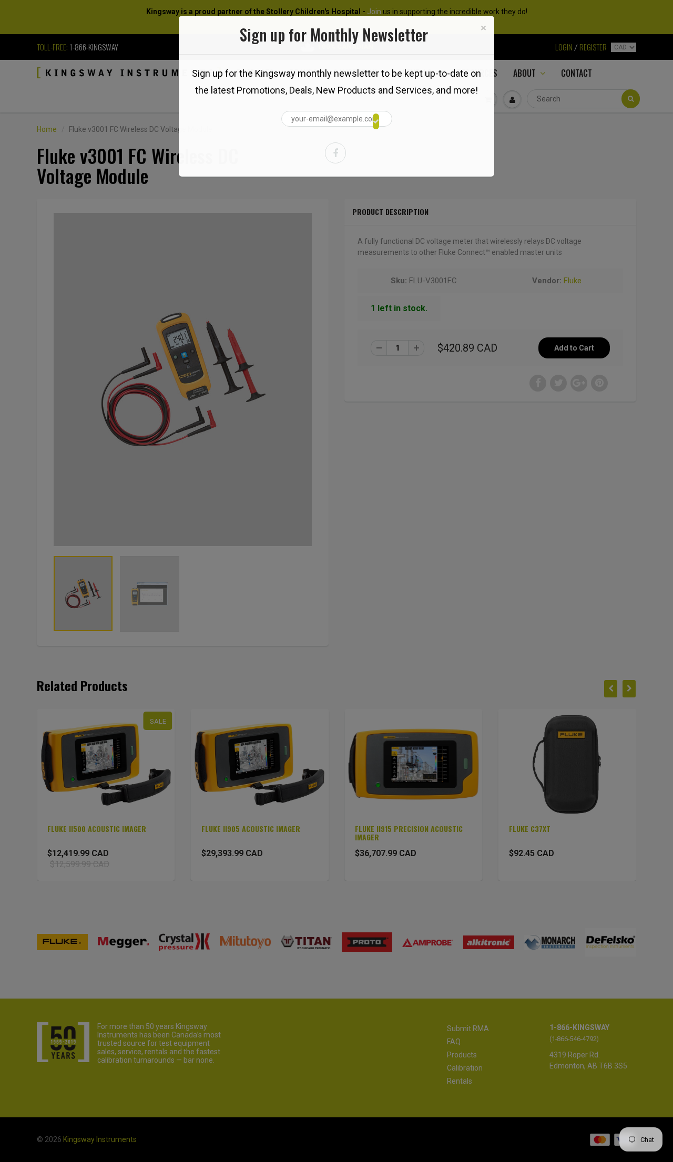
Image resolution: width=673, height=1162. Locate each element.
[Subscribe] (376, 121)
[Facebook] (335, 152)
